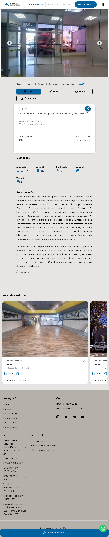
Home (19, 84)
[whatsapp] (102, 528)
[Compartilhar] (88, 108)
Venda (41, 84)
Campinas (53, 84)
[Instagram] (57, 416)
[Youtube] (82, 416)
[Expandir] (42, 5)
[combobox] (35, 4)
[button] (28, 91)
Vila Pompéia (68, 84)
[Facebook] (66, 416)
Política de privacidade (42, 450)
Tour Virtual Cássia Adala (43, 445)
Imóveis (30, 84)
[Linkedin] (74, 416)
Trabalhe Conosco (39, 441)
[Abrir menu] (102, 4)
